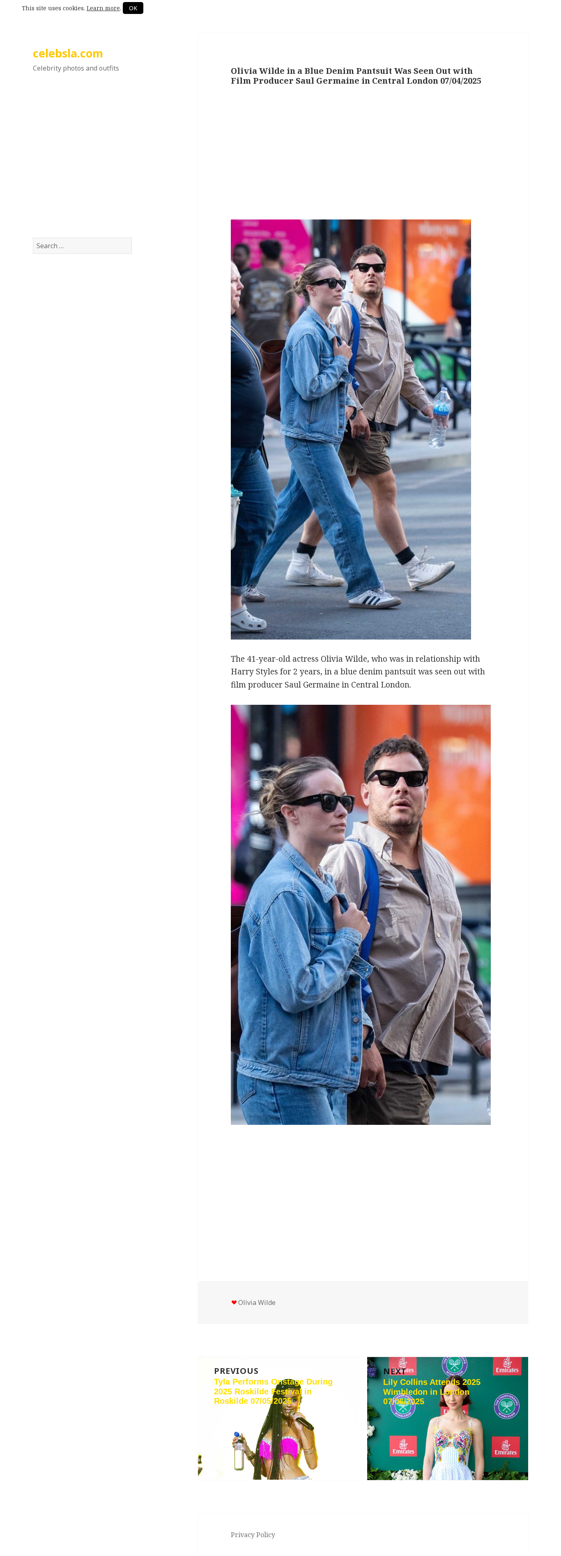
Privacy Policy (253, 1534)
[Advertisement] (82, 163)
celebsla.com (68, 53)
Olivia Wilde (257, 1302)
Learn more (103, 8)
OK (133, 8)
